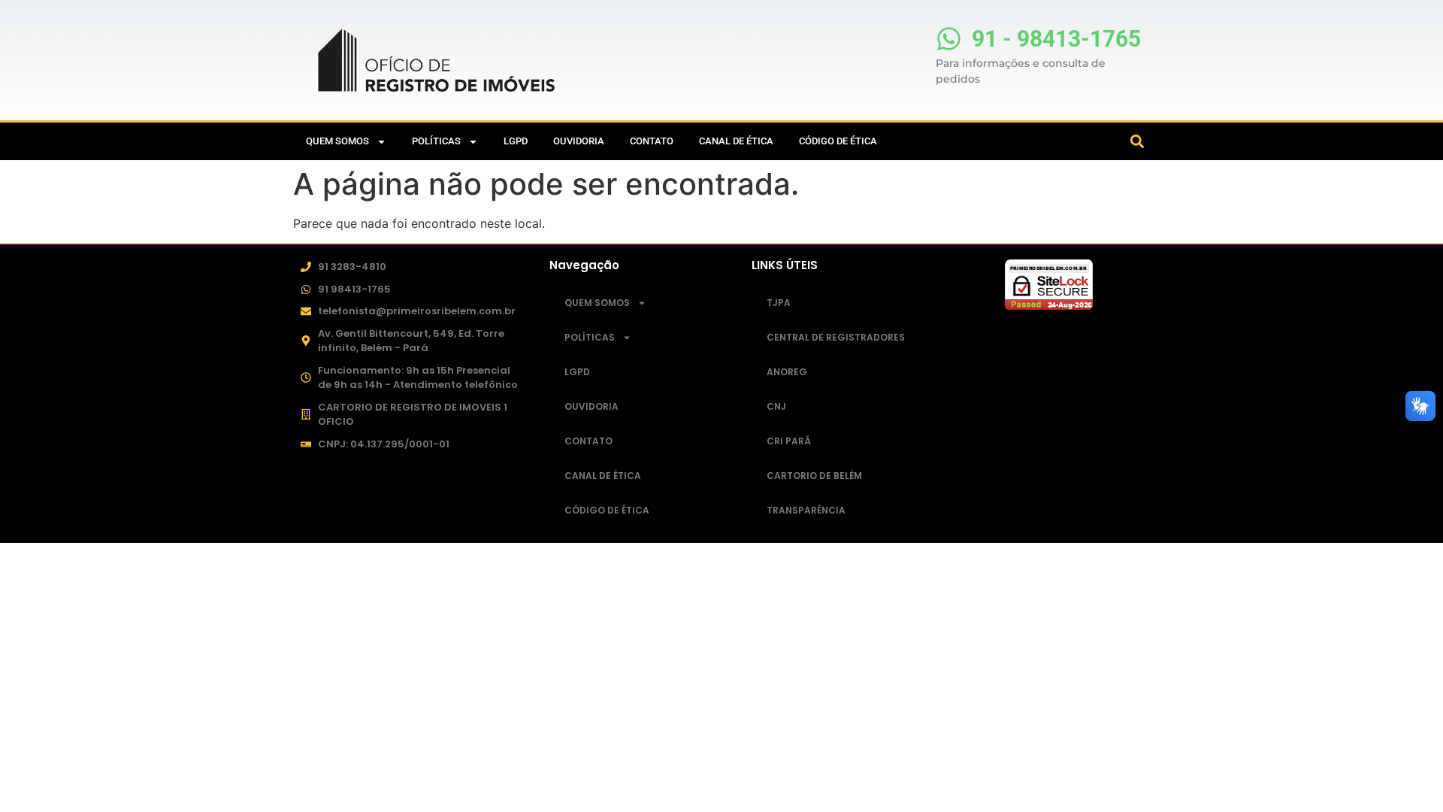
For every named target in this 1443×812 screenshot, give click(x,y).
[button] (1137, 141)
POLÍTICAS (436, 141)
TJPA (779, 302)
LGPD (516, 141)
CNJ (776, 406)
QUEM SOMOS (337, 141)
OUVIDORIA (578, 141)
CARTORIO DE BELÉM (814, 475)
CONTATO (651, 141)
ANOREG (787, 371)
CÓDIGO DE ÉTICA (838, 141)
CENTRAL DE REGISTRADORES (836, 337)
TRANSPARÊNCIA (806, 510)
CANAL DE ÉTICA (736, 141)
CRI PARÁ (789, 441)
